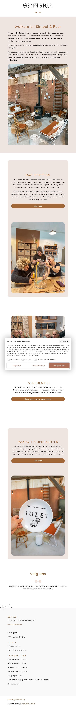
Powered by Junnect (28, 704)
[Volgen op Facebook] (36, 581)
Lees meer (38, 206)
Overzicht (65, 341)
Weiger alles (17, 366)
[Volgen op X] (39, 581)
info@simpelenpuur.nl (15, 624)
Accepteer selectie (38, 366)
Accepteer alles (59, 366)
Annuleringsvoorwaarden (16, 699)
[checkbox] (12, 359)
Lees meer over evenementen (38, 399)
